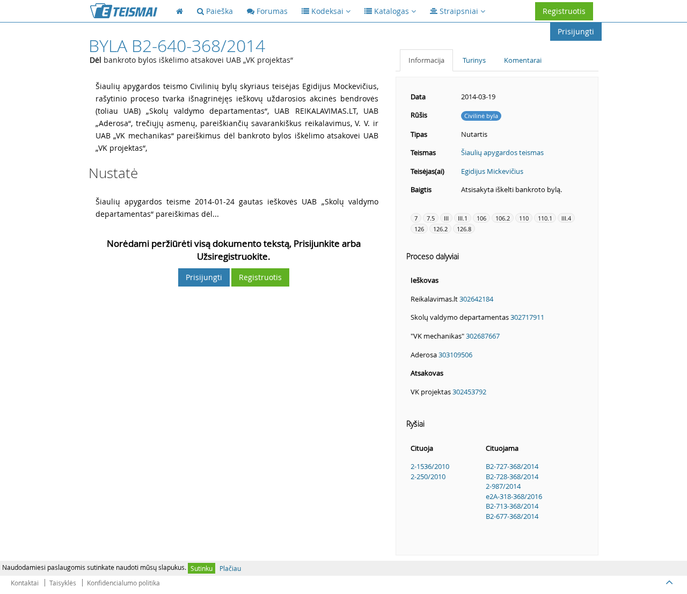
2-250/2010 (428, 476)
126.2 (440, 229)
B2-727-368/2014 (512, 466)
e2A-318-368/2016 (514, 496)
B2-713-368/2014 (512, 506)
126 (419, 229)
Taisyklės (62, 582)
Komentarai (523, 60)
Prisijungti (576, 31)
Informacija (426, 60)
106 (481, 218)
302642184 (476, 299)
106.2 (502, 218)
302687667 (483, 336)
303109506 (455, 355)
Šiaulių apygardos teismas (502, 152)
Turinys (474, 60)
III (446, 218)
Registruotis (564, 11)
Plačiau (230, 568)
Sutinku (202, 568)
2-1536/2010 (430, 466)
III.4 (566, 218)
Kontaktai (25, 582)
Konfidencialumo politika (123, 582)
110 (524, 218)
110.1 (545, 218)
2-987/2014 (503, 486)
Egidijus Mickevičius (492, 171)
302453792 (469, 392)
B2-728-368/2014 (512, 476)
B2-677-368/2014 (512, 516)
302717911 (527, 317)
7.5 (431, 218)
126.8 (464, 229)
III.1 (462, 218)
